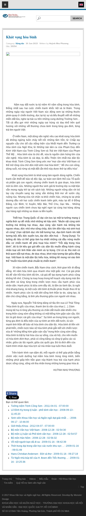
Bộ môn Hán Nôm (21, 438)
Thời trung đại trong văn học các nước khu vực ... (38, 446)
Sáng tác (20, 43)
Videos (32, 479)
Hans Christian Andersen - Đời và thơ (31, 453)
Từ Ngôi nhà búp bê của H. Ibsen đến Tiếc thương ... (40, 457)
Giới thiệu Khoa (20, 426)
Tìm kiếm (8, 483)
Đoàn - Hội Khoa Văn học (64, 479)
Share (11, 393)
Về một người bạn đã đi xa (25, 442)
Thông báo (20, 479)
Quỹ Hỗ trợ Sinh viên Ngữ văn (31, 483)
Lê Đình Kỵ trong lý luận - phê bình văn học (34, 410)
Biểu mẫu (43, 479)
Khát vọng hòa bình (21, 37)
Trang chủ (7, 479)
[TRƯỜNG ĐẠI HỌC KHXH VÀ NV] (14, 19)
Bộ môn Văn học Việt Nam (25, 430)
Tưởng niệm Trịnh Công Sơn (27, 406)
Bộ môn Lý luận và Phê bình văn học (31, 434)
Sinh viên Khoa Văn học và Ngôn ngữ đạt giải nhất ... (40, 418)
